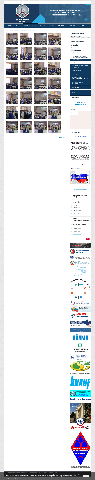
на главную (7, 2)
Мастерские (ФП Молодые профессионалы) (76, 44)
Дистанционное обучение (76, 36)
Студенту (42, 25)
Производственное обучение (77, 41)
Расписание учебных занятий (77, 33)
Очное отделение (80, 102)
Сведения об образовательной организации (80, 66)
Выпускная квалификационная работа (79, 38)
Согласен (86, 476)
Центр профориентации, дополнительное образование (80, 78)
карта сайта (20, 2)
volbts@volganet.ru (77, 213)
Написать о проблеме (80, 136)
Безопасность (61, 25)
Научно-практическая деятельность (77, 83)
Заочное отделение (80, 104)
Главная (10, 25)
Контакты (84, 25)
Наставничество (74, 47)
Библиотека (75, 74)
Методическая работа (73, 25)
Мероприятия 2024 (32, 30)
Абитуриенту (50, 25)
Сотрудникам (75, 87)
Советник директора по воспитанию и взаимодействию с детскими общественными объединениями (81, 56)
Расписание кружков (75, 31)
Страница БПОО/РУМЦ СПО (77, 62)
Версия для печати (63, 137)
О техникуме (18, 25)
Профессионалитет (77, 70)
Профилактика (76, 52)
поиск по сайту (13, 2)
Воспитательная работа (23, 30)
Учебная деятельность (30, 25)
